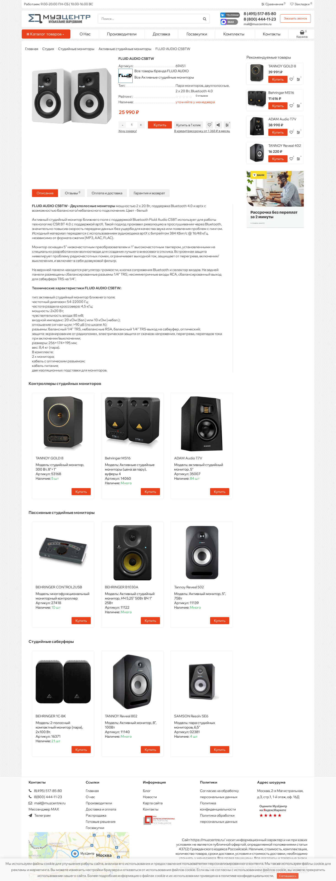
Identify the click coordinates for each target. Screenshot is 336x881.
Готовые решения (100, 821)
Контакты (271, 34)
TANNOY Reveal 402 (284, 145)
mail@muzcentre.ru (258, 24)
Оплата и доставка (107, 193)
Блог (147, 791)
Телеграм (42, 815)
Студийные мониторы (76, 49)
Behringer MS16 (118, 458)
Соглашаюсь (287, 876)
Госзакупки (197, 34)
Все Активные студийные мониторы (164, 77)
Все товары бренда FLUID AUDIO (161, 71)
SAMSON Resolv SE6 (191, 716)
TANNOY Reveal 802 (121, 716)
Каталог (45, 34)
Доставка (161, 34)
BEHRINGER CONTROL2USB (59, 587)
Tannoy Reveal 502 (189, 587)
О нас (90, 797)
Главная (31, 49)
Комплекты (233, 34)
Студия (48, 49)
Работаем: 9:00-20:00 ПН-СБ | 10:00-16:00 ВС (58, 4)
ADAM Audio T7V (188, 458)
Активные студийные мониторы (125, 49)
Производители (121, 34)
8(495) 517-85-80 (47, 791)
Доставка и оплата (101, 809)
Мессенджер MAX (44, 809)
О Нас (85, 34)
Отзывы (72, 193)
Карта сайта (153, 803)
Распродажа (96, 815)
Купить (160, 125)
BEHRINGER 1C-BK (51, 716)
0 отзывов (202, 95)
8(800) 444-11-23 (47, 797)
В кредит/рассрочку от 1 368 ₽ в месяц (202, 131)
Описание (45, 193)
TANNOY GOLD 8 (49, 458)
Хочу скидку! (127, 131)
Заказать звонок (295, 18)
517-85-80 (260, 13)
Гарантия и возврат (149, 193)
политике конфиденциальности (247, 875)
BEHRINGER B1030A (121, 587)
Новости (150, 797)
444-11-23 (260, 19)
